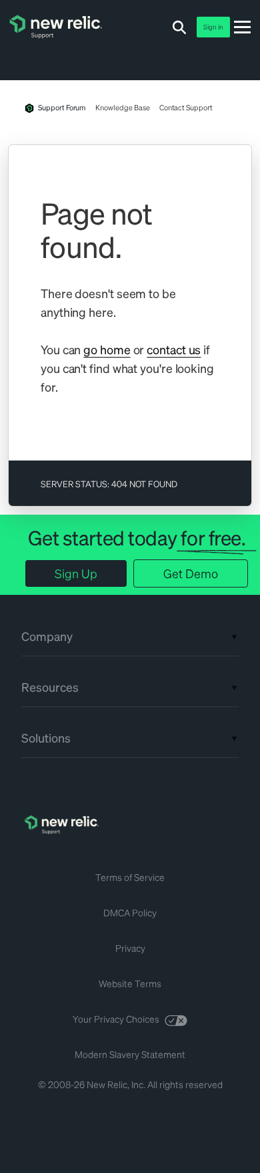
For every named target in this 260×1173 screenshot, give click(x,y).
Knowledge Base (122, 107)
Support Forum (62, 107)
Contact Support (186, 107)
